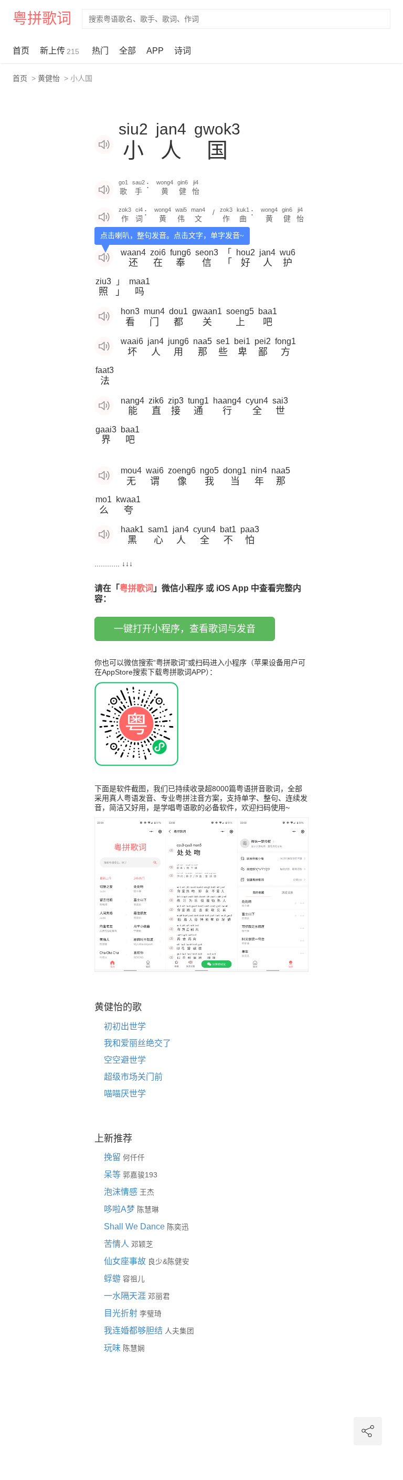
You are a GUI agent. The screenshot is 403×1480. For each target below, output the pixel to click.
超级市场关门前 (133, 1076)
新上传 (59, 51)
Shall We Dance (135, 1226)
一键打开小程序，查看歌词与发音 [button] (184, 629)
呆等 (113, 1174)
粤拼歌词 (42, 19)
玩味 (113, 1347)
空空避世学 (125, 1059)
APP (155, 50)
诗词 (182, 50)
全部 (127, 50)
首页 (21, 50)
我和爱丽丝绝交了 (137, 1043)
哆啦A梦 (120, 1209)
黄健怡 (49, 78)
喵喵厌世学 (125, 1093)
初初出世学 (125, 1026)
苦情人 (117, 1243)
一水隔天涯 (126, 1295)
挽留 (113, 1157)
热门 (100, 50)
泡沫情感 (122, 1191)
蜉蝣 (113, 1278)
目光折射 (122, 1313)
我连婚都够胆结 (134, 1330)
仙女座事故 (126, 1261)
